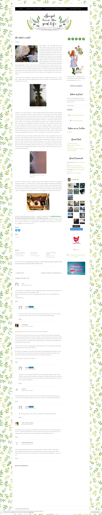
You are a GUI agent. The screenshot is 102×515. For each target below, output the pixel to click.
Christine (24, 389)
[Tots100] (76, 257)
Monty (22, 263)
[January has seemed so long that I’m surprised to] (76, 209)
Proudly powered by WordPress (22, 508)
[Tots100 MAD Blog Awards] (76, 120)
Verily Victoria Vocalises (28, 423)
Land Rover (56, 261)
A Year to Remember (71, 150)
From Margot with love (72, 143)
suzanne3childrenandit (27, 442)
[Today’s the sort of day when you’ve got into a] (82, 185)
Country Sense (29, 261)
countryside (46, 261)
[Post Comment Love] (76, 275)
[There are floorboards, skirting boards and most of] (70, 197)
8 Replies (17, 41)
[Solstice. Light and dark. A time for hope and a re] (82, 221)
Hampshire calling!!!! (20, 252)
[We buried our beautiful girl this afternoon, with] (82, 191)
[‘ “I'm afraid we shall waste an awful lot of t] (82, 215)
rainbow (26, 263)
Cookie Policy (31, 512)
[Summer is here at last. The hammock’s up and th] (70, 191)
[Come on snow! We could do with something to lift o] (70, 209)
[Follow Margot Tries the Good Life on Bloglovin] (76, 86)
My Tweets (69, 132)
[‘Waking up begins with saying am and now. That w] (70, 215)
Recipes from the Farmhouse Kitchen (55, 8)
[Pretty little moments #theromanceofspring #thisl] (82, 197)
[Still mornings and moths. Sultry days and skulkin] (70, 185)
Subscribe (70, 109)
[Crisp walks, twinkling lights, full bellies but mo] (76, 221)
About (21, 8)
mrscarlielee (25, 324)
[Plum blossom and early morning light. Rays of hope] (76, 203)
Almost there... (34, 252)
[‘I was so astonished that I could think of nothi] (76, 197)
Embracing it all (19, 272)
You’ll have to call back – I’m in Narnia (75, 148)
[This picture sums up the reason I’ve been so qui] (70, 203)
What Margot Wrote (75, 8)
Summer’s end (70, 147)
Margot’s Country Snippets (34, 8)
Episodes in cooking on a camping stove (51, 272)
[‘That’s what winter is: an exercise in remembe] (70, 221)
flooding (52, 261)
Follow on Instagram (77, 229)
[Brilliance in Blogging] (76, 115)
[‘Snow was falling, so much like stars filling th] (82, 209)
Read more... (79, 80)
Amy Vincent (70, 167)
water (33, 263)
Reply (16, 301)
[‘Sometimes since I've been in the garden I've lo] (76, 185)
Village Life (36, 261)
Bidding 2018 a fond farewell (73, 145)
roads (30, 263)
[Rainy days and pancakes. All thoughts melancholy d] (82, 203)
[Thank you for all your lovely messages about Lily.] (76, 191)
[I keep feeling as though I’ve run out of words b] (76, 215)
